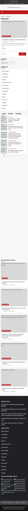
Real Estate (4, 105)
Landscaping (5, 91)
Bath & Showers (5, 71)
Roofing (3, 108)
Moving (3, 96)
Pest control (5, 99)
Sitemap (22, 3)
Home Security (5, 85)
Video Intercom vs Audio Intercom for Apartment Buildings (14, 120)
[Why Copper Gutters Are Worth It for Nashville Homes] (4, 149)
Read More (4, 48)
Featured (4, 79)
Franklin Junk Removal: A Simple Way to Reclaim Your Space (15, 144)
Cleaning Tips (5, 74)
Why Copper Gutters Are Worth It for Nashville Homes (12, 424)
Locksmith (4, 94)
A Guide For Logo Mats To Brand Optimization (13, 39)
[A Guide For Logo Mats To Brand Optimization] (14, 29)
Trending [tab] (18, 113)
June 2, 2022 (11, 41)
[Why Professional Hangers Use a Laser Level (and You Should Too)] (4, 127)
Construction (5, 76)
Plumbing (4, 102)
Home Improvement (6, 36)
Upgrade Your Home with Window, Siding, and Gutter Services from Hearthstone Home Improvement (13, 414)
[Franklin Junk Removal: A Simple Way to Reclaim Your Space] (4, 144)
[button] (2, 12)
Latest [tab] (4, 113)
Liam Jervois (5, 41)
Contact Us (17, 3)
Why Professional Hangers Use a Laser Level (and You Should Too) (15, 128)
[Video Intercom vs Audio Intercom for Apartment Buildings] (4, 121)
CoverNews (15, 508)
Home (5, 3)
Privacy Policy (11, 3)
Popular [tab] (10, 113)
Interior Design (5, 88)
